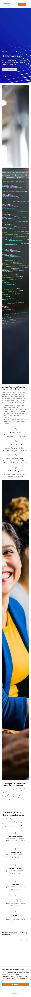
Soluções (4, 51)
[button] (27, 4)
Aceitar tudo (15, 984)
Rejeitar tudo (15, 993)
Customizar (15, 988)
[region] (15, 982)
